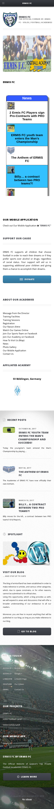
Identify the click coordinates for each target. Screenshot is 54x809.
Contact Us (8, 353)
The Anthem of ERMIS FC (34, 473)
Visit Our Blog (13, 572)
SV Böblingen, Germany (27, 378)
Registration (9, 323)
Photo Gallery (9, 347)
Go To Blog (28, 631)
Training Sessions (11, 320)
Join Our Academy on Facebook (18, 336)
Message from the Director (16, 313)
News (5, 343)
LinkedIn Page (20, 679)
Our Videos (19, 684)
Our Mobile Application (14, 350)
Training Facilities (11, 316)
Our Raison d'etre (11, 326)
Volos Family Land (11, 724)
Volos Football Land (12, 719)
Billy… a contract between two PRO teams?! (32, 508)
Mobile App (19, 668)
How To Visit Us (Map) (13, 340)
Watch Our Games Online (15, 330)
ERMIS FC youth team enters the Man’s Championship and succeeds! (33, 437)
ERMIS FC (7, 713)
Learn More (29, 776)
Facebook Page (20, 663)
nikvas (29, 799)
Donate (29, 279)
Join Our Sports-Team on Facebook (20, 333)
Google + (18, 673)
